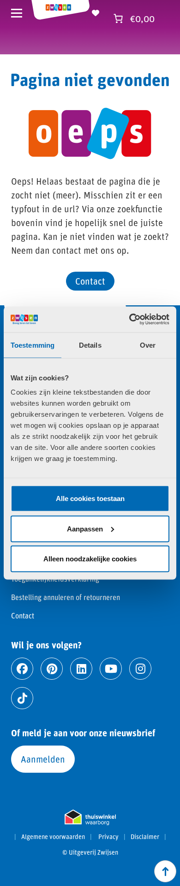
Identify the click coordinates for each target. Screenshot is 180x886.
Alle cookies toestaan (90, 498)
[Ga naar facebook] (22, 669)
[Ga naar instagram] (140, 669)
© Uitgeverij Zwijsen (90, 852)
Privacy (108, 837)
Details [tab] (90, 345)
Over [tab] (148, 345)
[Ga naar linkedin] (81, 669)
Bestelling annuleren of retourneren (65, 597)
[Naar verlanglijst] (95, 11)
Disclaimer (145, 837)
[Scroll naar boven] (165, 871)
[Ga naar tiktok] (22, 698)
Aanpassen (85, 528)
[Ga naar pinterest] (52, 669)
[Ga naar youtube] (111, 669)
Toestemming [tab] (32, 345)
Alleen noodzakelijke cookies (90, 559)
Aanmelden (43, 759)
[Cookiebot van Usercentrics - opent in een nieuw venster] (129, 320)
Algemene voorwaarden (53, 837)
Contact (90, 281)
